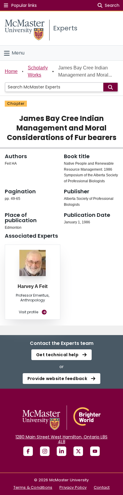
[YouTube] (95, 451)
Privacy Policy (73, 487)
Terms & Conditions (33, 487)
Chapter (15, 103)
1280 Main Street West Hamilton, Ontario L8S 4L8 (61, 439)
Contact (102, 487)
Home (11, 71)
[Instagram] (45, 451)
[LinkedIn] (61, 451)
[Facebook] (28, 451)
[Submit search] (110, 87)
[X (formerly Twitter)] (78, 451)
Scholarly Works (38, 71)
